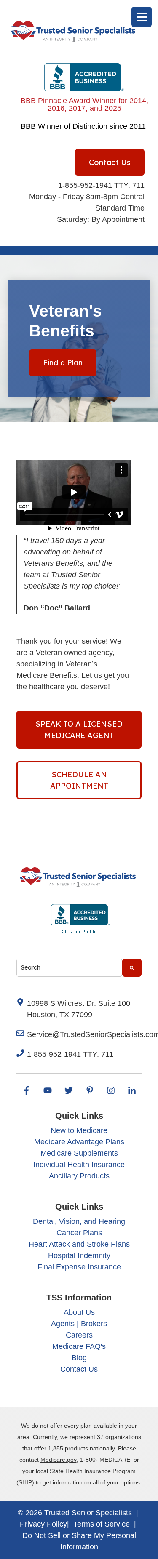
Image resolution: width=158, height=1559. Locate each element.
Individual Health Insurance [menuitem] (79, 1164)
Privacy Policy (43, 1524)
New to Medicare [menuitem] (79, 1130)
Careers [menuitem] (79, 1335)
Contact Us (110, 162)
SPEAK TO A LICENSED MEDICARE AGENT (79, 729)
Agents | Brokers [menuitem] (79, 1323)
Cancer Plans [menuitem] (79, 1233)
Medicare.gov (58, 1459)
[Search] (132, 968)
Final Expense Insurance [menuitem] (79, 1267)
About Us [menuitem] (79, 1312)
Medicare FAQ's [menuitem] (79, 1346)
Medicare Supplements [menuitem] (79, 1153)
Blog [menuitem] (79, 1358)
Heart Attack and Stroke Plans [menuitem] (79, 1244)
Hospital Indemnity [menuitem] (79, 1255)
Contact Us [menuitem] (79, 1369)
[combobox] (69, 968)
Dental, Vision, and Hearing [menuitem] (79, 1221)
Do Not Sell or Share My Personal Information (79, 1541)
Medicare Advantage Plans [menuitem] (79, 1142)
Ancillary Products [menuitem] (79, 1176)
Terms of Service (101, 1524)
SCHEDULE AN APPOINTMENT (79, 780)
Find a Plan (63, 363)
